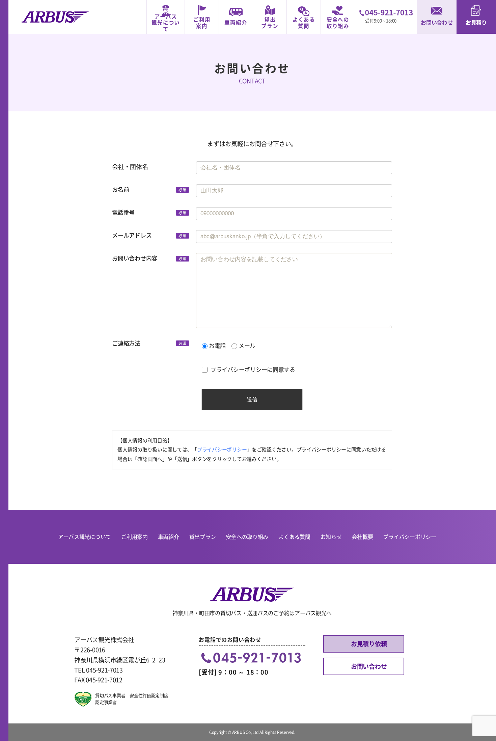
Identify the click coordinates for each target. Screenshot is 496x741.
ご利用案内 (201, 23)
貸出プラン (269, 23)
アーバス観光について (165, 23)
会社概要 (362, 537)
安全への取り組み (338, 23)
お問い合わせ (436, 22)
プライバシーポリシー (222, 449)
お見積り (476, 22)
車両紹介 (235, 22)
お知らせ (331, 537)
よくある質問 (304, 23)
